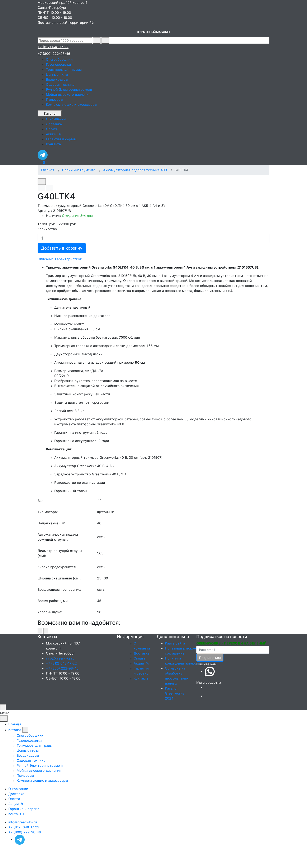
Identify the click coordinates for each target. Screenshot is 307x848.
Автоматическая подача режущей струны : (58, 536)
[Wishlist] (41, 188)
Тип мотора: (48, 512)
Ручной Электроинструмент (69, 89)
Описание (46, 259)
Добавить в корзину (61, 248)
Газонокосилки (58, 64)
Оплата (139, 658)
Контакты (141, 678)
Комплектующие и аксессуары (71, 104)
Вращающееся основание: (59, 589)
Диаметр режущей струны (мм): (60, 553)
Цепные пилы (57, 74)
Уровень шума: (50, 612)
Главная (47, 170)
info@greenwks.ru (60, 658)
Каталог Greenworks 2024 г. (174, 693)
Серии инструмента (78, 170)
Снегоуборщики (59, 59)
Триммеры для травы (64, 69)
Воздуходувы (57, 79)
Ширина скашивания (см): (59, 578)
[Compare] (49, 188)
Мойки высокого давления (68, 94)
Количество (47, 229)
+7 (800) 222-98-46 (54, 54)
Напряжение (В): (51, 523)
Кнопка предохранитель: (58, 567)
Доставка (142, 653)
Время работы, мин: (54, 601)
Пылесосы (54, 99)
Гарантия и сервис (23, 809)
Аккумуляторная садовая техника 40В (135, 170)
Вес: (41, 501)
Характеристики (68, 259)
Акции (142, 663)
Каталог (50, 113)
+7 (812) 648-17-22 (53, 47)
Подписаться (210, 658)
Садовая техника (60, 84)
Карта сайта (175, 643)
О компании (18, 789)
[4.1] (183, 500)
